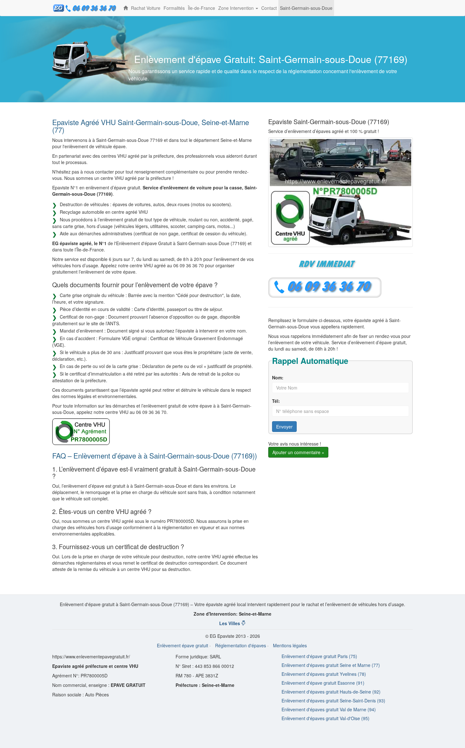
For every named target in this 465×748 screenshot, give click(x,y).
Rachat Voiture (145, 8)
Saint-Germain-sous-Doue (306, 8)
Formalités (174, 8)
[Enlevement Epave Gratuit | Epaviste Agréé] (125, 8)
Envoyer (284, 426)
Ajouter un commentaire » (298, 452)
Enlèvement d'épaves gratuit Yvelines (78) (324, 674)
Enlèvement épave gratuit (182, 645)
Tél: (276, 401)
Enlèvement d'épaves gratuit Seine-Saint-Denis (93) (333, 700)
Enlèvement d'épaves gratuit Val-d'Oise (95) (325, 718)
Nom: (277, 377)
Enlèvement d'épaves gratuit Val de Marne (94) (329, 709)
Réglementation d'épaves (240, 645)
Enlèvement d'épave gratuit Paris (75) (319, 656)
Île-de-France (201, 8)
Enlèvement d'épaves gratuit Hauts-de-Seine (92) (331, 691)
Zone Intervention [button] (239, 10)
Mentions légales (290, 645)
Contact (269, 8)
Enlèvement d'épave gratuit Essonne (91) (323, 683)
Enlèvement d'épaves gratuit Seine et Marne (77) (331, 665)
